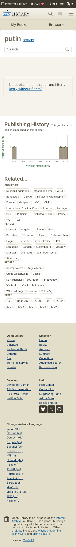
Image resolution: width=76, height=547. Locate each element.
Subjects (44, 353)
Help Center (46, 384)
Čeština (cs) (14, 433)
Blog (9, 358)
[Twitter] (51, 409)
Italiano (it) (13, 464)
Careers (12, 353)
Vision (11, 340)
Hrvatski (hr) (15, 460)
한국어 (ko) (14, 469)
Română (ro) (15, 478)
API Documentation (19, 389)
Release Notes (48, 402)
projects (17, 530)
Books (43, 344)
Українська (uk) (17, 491)
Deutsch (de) (15, 437)
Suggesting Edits (50, 393)
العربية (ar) (13, 428)
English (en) (14, 442)
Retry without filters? (25, 89)
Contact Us (46, 389)
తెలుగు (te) (13, 487)
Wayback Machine (49, 530)
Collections (46, 358)
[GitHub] (59, 409)
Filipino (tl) (13, 500)
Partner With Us (17, 349)
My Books (19, 24)
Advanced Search (50, 362)
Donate (37, 4)
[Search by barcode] (60, 14)
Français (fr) (15, 451)
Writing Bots (15, 398)
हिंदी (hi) (11, 455)
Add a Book (46, 398)
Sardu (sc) (13, 482)
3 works (28, 40)
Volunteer (13, 344)
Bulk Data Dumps (17, 393)
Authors (44, 349)
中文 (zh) (12, 496)
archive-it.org (41, 533)
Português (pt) (16, 473)
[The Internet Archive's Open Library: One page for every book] (17, 13)
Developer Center (18, 384)
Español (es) (15, 446)
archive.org (19, 533)
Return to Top (48, 367)
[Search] (50, 14)
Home (43, 340)
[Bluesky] (43, 409)
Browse (55, 24)
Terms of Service (17, 362)
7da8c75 (28, 540)
